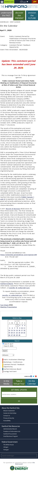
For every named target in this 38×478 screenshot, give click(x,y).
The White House (8, 445)
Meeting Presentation (8, 307)
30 (19, 335)
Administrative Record (10, 429)
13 (12, 330)
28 (14, 335)
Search (5, 351)
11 (24, 328)
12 (9, 330)
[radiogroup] (3, 343)
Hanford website (6, 284)
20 (12, 333)
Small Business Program (10, 436)
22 (17, 333)
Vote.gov (6, 449)
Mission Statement (9, 411)
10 (22, 328)
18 (24, 330)
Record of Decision (13, 209)
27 (12, 335)
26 (9, 335)
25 (24, 333)
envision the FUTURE (32, 15)
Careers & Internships (9, 413)
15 (17, 330)
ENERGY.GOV (9, 2)
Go (19, 401)
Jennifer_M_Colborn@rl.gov (19, 288)
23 (19, 333)
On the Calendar (31, 382)
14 (14, 330)
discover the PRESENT (19, 15)
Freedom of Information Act (11, 431)
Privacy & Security (8, 418)
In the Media (6, 382)
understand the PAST (6, 14)
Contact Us (6, 416)
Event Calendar (15, 22)
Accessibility (7, 420)
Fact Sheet (4, 305)
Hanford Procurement (10, 434)
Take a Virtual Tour (19, 382)
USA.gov (5, 447)
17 (22, 330)
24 (22, 333)
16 (19, 330)
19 (9, 333)
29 (17, 335)
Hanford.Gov (4, 22)
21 (14, 333)
